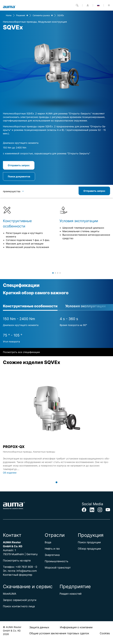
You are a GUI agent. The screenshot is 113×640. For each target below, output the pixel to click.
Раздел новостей (71, 593)
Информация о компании (76, 627)
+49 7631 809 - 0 (26, 566)
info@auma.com (26, 570)
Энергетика (52, 554)
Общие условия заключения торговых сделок (59, 633)
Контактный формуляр (17, 574)
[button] (53, 273)
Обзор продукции (89, 548)
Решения (20, 15)
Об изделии (9, 472)
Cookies (105, 633)
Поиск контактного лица (19, 606)
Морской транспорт (58, 567)
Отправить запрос (19, 165)
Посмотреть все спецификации (21, 352)
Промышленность (56, 561)
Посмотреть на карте (17, 560)
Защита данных (39, 627)
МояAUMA (9, 593)
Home (8, 15)
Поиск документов (19, 176)
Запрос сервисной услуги (19, 600)
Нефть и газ (52, 548)
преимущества (11, 191)
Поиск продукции (89, 542)
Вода (48, 542)
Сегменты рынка (41, 15)
